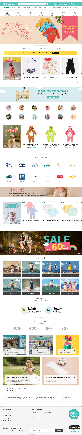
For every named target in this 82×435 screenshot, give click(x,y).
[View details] (14, 335)
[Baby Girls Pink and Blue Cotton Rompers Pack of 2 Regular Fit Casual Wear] (31, 210)
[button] (11, 1)
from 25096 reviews (11, 391)
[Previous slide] (35, 45)
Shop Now (55, 52)
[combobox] (33, 4)
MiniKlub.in (35, 434)
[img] (42, 390)
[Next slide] (46, 45)
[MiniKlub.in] (21, 371)
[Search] (46, 4)
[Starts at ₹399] (70, 261)
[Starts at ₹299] (31, 261)
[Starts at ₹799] (51, 261)
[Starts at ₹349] (12, 261)
